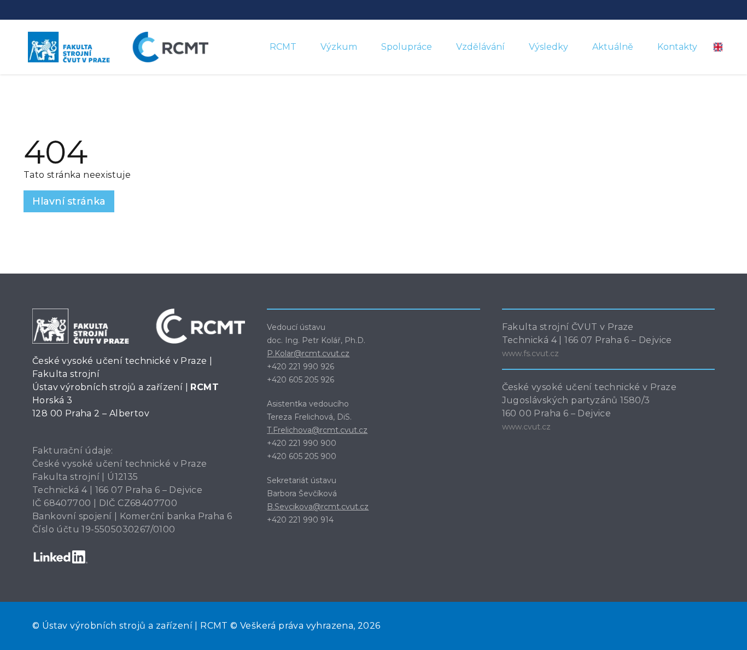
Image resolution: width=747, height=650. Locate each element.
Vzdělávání (480, 47)
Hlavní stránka (69, 201)
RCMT (283, 47)
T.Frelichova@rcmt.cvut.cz (317, 430)
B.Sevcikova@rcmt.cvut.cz (318, 507)
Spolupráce (406, 47)
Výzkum (338, 47)
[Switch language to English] (718, 47)
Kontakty (677, 47)
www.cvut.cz (526, 427)
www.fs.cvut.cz (530, 353)
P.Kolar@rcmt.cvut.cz (308, 353)
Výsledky (548, 47)
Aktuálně (612, 47)
